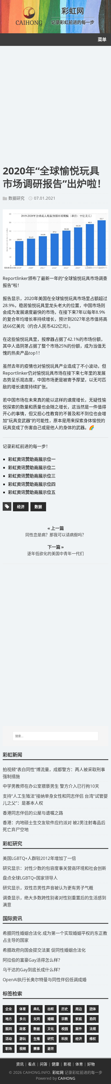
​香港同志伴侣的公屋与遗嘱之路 (33, 813)
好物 (91, 1064)
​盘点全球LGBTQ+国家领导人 (30, 878)
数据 (38, 506)
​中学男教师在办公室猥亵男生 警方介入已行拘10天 (51, 786)
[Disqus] (55, 645)
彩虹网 (58, 1072)
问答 (43, 1064)
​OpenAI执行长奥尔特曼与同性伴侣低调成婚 (44, 980)
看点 (32, 1064)
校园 (64, 1029)
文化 (50, 1029)
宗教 (64, 1019)
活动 (8, 1038)
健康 (55, 1064)
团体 (92, 1009)
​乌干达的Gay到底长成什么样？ (32, 970)
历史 (64, 1009)
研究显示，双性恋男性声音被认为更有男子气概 (48, 888)
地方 (8, 1019)
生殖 (36, 1038)
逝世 (50, 1048)
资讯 (20, 1064)
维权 (92, 1038)
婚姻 (50, 1019)
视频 (22, 1048)
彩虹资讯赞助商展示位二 (32, 467)
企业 (8, 1009)
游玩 (22, 1038)
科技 (64, 1038)
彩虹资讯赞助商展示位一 (32, 459)
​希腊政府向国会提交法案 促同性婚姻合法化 (44, 950)
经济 (21, 506)
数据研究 (16, 198)
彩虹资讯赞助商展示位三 (32, 476)
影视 (67, 1064)
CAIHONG (66, 1078)
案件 (78, 1029)
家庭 (78, 1019)
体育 (22, 1009)
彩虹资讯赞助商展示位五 (32, 492)
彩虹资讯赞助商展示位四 (32, 484)
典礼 (36, 1009)
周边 (78, 1009)
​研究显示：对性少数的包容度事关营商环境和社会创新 (54, 868)
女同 (36, 1019)
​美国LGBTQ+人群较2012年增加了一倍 (39, 858)
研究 (50, 1038)
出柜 (50, 1009)
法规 (92, 1029)
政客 (22, 1029)
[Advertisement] (55, 104)
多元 (22, 1019)
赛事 (36, 1048)
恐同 (92, 1019)
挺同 (8, 1029)
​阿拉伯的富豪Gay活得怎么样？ (32, 960)
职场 (8, 1048)
